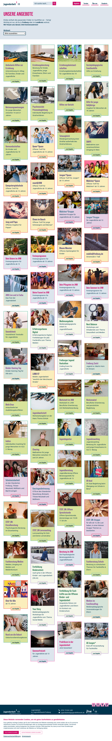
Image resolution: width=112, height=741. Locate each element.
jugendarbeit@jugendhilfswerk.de (71, 713)
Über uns (94, 3)
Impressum (26, 736)
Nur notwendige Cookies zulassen (31, 732)
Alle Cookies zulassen (11, 732)
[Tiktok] (106, 704)
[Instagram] (98, 704)
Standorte (104, 3)
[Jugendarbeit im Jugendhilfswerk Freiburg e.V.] (12, 3)
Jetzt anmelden (77, 685)
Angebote (76, 3)
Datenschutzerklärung (12, 736)
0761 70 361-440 (67, 710)
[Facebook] (102, 704)
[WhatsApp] (93, 704)
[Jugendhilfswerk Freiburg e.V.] (92, 714)
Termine (86, 3)
